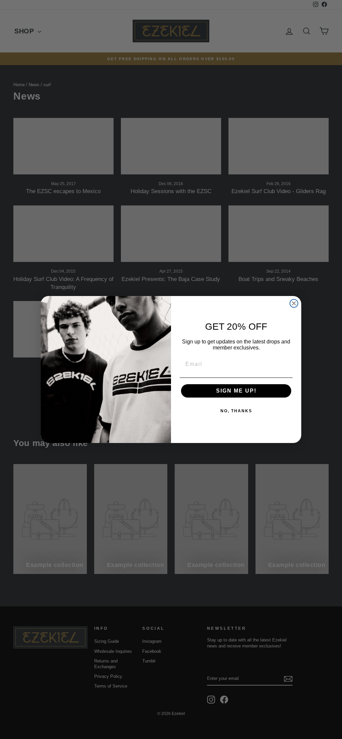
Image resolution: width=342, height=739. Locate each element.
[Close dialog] (294, 303)
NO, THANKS (236, 411)
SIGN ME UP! (236, 391)
